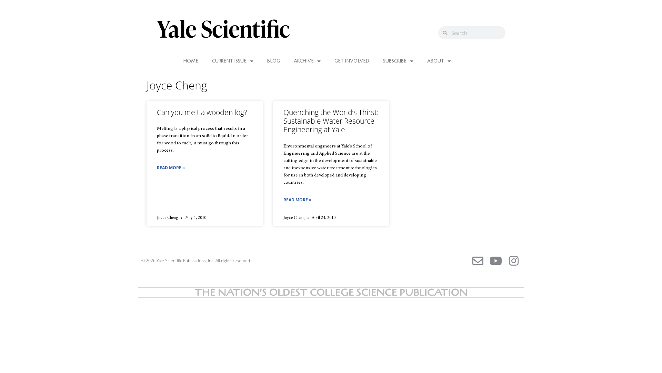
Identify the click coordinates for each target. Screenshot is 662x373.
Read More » (171, 168)
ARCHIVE (304, 61)
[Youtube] (495, 260)
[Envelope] (477, 260)
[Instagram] (513, 260)
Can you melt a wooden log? (202, 112)
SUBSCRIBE (395, 61)
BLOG (273, 61)
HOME (190, 61)
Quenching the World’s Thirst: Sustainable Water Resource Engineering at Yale (331, 120)
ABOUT (435, 61)
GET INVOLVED (351, 61)
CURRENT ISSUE (229, 61)
